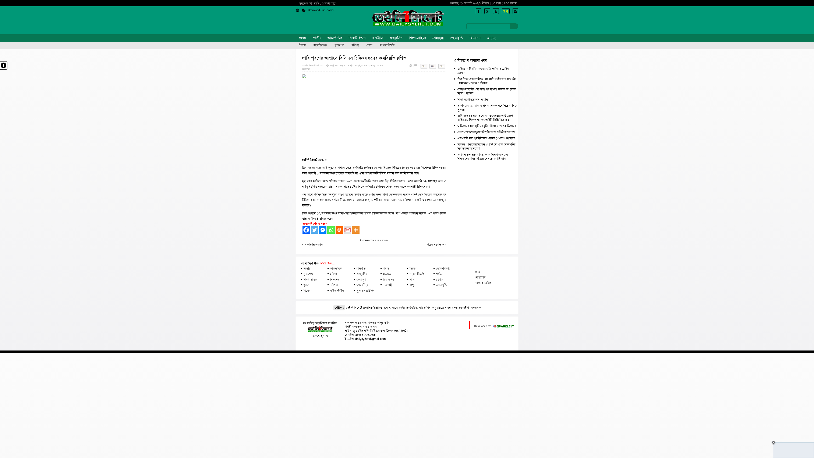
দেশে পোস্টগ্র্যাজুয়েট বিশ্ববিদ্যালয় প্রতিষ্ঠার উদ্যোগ (486, 132)
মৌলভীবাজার (320, 45)
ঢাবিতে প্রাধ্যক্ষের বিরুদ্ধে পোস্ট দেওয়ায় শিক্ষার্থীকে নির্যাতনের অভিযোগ (486, 146)
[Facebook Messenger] (322, 230)
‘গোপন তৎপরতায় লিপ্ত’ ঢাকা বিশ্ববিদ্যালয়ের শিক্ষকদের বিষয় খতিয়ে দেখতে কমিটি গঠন (482, 156)
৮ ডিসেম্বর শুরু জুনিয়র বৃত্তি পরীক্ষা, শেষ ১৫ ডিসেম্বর (486, 126)
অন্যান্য (491, 38)
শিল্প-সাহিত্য (417, 38)
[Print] (339, 230)
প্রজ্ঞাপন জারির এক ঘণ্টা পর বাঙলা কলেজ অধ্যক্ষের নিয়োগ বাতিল (486, 91)
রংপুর (412, 285)
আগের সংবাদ (315, 244)
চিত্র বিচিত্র (388, 279)
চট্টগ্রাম (439, 279)
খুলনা (306, 285)
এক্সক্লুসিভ (396, 38)
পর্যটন (439, 274)
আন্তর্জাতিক (335, 38)
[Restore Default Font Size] (441, 68)
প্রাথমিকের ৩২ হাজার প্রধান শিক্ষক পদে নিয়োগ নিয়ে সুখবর (487, 107)
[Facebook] (306, 230)
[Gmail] (347, 230)
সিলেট (302, 45)
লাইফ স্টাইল (337, 290)
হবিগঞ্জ (355, 45)
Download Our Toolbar (321, 10)
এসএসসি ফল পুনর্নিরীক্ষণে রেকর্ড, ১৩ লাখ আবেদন (486, 138)
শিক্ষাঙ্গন (334, 279)
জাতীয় (317, 38)
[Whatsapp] (331, 230)
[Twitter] (314, 230)
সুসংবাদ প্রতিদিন (365, 290)
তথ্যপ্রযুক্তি (456, 38)
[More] (356, 230)
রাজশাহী (387, 285)
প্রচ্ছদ (302, 38)
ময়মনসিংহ (362, 285)
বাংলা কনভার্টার (483, 283)
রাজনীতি (377, 38)
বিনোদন (475, 38)
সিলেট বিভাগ (357, 38)
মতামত (387, 274)
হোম (477, 272)
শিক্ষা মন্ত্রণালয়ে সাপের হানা (473, 99)
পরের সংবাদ (434, 244)
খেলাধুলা (438, 38)
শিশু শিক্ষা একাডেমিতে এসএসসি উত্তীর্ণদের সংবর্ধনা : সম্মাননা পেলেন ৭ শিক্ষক (486, 81)
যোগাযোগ (480, 277)
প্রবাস (369, 45)
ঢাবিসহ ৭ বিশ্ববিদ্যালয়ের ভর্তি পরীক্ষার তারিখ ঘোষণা (483, 71)
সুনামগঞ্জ (339, 45)
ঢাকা (412, 279)
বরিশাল (334, 285)
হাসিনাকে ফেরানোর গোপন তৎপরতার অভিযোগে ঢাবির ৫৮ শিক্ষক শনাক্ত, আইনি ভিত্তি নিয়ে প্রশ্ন (485, 118)
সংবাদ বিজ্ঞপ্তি (387, 45)
